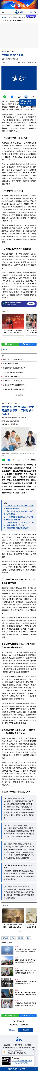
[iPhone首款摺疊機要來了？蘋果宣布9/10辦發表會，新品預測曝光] (7, 950)
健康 (15, 403)
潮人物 (5, 349)
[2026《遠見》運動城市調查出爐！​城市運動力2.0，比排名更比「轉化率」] (7, 960)
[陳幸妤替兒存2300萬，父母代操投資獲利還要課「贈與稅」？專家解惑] (7, 971)
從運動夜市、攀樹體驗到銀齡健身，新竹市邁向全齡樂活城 (25, 1004)
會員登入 (12, 1030)
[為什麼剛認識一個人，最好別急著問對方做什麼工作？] (7, 982)
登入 (21, 103)
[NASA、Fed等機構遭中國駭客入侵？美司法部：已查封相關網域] (7, 993)
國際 (16, 990)
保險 (13, 938)
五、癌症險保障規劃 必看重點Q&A (16, 528)
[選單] (2, 12)
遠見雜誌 (7, 1045)
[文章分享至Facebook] (12, 96)
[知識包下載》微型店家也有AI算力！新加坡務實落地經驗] (7, 1061)
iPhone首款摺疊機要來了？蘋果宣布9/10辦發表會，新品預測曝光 (25, 950)
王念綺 (3, 62)
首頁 (2, 51)
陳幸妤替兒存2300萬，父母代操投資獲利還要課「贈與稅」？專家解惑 (25, 972)
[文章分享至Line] (4, 96)
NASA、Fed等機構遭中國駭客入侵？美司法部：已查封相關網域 (25, 993)
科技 (16, 947)
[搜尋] (35, 11)
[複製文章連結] (19, 96)
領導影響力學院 (29, 1047)
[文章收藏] (26, 97)
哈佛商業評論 (17, 1045)
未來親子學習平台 (9, 1047)
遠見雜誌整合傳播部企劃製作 (10, 421)
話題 (8, 51)
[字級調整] (33, 96)
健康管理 (20, 938)
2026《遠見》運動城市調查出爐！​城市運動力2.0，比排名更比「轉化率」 (26, 961)
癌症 (28, 938)
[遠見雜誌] (19, 12)
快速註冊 (26, 1030)
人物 (13, 51)
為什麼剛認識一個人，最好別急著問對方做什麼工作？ (25, 982)
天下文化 (28, 1045)
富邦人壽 (5, 938)
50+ (19, 1047)
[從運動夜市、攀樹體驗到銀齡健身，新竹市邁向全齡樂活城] (7, 1003)
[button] (20, 931)
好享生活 (9, 403)
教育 (16, 979)
